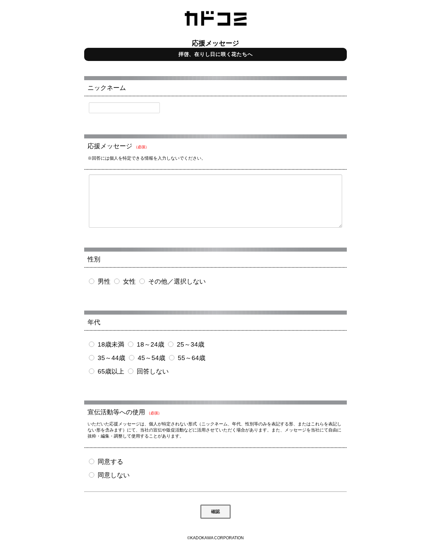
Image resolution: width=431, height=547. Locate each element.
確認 (215, 511)
